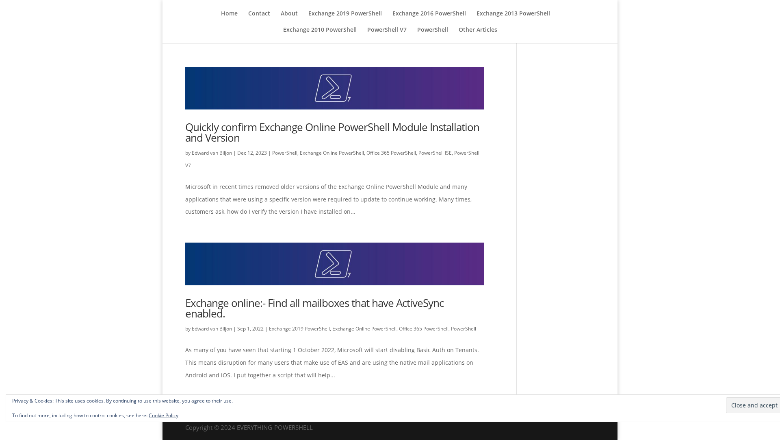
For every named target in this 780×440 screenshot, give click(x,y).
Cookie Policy (163, 415)
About (289, 14)
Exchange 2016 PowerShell (429, 14)
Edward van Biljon (212, 152)
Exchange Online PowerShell (332, 152)
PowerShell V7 (387, 30)
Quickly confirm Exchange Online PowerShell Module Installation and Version (332, 132)
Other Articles (478, 30)
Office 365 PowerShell (391, 152)
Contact (259, 14)
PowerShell (432, 30)
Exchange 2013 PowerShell (513, 14)
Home (229, 14)
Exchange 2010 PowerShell (320, 30)
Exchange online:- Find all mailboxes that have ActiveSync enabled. (314, 308)
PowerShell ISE (435, 152)
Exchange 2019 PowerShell (345, 14)
